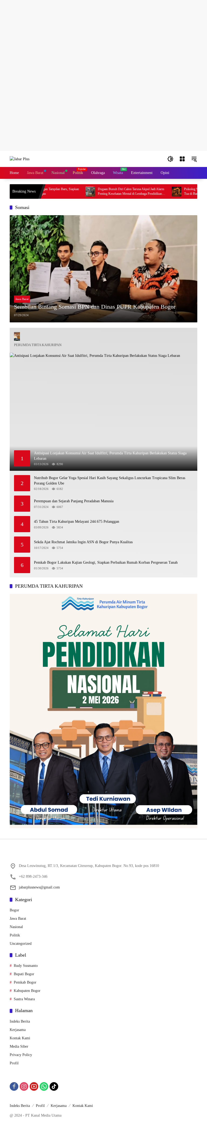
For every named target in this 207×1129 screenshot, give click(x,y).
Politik (15, 935)
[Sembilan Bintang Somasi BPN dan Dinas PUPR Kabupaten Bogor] (103, 268)
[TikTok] (54, 1086)
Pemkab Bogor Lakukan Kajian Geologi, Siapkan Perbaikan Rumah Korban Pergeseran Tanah (106, 562)
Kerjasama (18, 1030)
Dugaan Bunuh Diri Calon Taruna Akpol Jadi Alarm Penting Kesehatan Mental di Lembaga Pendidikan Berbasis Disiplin (114, 191)
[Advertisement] (103, 37)
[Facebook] (14, 1086)
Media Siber (19, 1046)
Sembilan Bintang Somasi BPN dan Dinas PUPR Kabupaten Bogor (94, 306)
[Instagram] (24, 1086)
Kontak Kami (20, 1038)
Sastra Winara (24, 999)
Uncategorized (21, 944)
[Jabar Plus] (19, 159)
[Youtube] (34, 1086)
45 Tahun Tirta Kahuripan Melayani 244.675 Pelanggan (76, 522)
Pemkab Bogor (25, 982)
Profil (14, 1063)
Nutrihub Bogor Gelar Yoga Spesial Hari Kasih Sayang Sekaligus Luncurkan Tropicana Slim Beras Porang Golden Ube (109, 480)
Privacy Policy (21, 1055)
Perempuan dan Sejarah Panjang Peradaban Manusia (73, 501)
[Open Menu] (182, 159)
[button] (170, 159)
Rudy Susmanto (26, 966)
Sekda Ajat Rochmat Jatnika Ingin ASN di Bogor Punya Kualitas (83, 542)
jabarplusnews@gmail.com (39, 887)
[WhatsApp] (44, 1086)
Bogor (14, 910)
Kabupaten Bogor (27, 991)
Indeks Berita (20, 1021)
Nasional (16, 927)
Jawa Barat (22, 299)
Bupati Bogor (24, 974)
